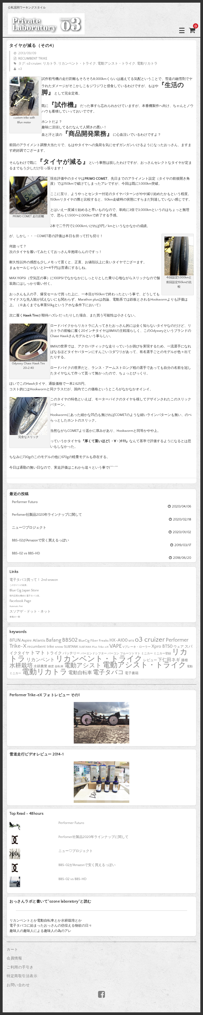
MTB (131, 640)
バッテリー (71, 653)
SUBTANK (71, 647)
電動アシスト (83, 665)
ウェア (178, 647)
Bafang (53, 640)
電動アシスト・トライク (116, 63)
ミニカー (147, 653)
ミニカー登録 (162, 653)
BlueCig (84, 640)
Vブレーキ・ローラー (137, 647)
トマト (37, 653)
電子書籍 (132, 673)
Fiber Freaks (99, 640)
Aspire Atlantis (33, 640)
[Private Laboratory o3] (46, 30)
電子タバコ (108, 672)
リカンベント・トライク (77, 63)
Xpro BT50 (162, 646)
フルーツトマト (130, 653)
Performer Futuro (25, 502)
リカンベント (40, 660)
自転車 (59, 666)
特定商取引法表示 (22, 976)
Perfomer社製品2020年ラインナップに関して (47, 514)
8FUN (15, 640)
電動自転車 (80, 673)
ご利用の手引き (20, 967)
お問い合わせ (18, 985)
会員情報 (14, 958)
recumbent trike (40, 647)
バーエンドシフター (94, 653)
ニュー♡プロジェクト (29, 527)
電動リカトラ (147, 63)
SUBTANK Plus (88, 647)
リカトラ (50, 63)
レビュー (150, 660)
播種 (184, 660)
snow (59, 647)
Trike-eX (103, 647)
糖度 (51, 666)
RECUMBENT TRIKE (32, 58)
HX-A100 (118, 640)
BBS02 (70, 640)
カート (12, 950)
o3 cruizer (34, 63)
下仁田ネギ (169, 659)
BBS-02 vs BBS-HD (26, 553)
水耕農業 (40, 666)
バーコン (113, 653)
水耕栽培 (21, 665)
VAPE (115, 646)
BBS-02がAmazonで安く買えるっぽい (40, 540)
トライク (54, 653)
